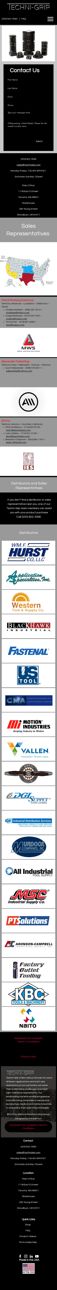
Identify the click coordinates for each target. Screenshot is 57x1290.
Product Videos (28, 1236)
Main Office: (28, 185)
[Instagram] (26, 1256)
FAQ (23, 19)
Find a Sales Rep (28, 1242)
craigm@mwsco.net (16, 319)
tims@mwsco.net (15, 325)
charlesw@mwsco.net (18, 312)
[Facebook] (20, 1256)
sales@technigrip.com (28, 165)
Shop (28, 1224)
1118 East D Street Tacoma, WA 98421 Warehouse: (28, 1190)
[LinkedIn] (31, 1256)
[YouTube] (37, 1256)
